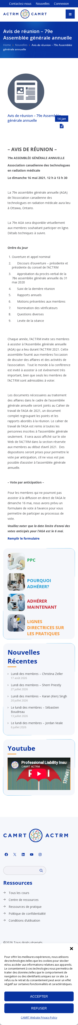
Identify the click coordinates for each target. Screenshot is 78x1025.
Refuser (39, 1008)
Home (7, 45)
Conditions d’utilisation (24, 920)
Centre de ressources (24, 900)
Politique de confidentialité (27, 913)
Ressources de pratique (25, 907)
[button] (71, 948)
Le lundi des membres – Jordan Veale (37, 723)
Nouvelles (43, 4)
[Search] (41, 870)
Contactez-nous (20, 4)
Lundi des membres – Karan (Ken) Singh (39, 696)
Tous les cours (19, 893)
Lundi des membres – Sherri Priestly (36, 685)
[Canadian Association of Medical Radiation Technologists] (25, 14)
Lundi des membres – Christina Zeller (37, 674)
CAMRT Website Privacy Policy (39, 1017)
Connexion (61, 4)
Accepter (39, 996)
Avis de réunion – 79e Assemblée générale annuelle (34, 118)
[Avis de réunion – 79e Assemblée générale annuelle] (26, 109)
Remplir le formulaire (23, 538)
